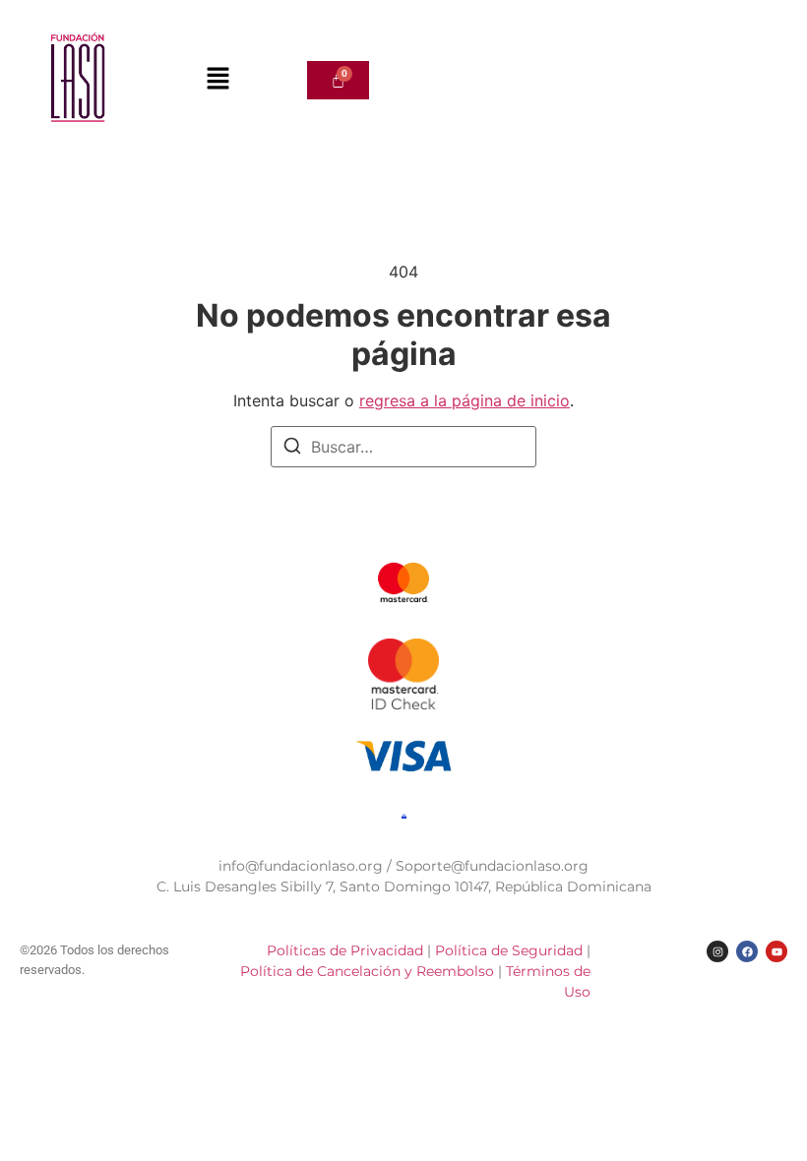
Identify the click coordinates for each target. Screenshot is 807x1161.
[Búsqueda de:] (403, 446)
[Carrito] (338, 80)
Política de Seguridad (511, 950)
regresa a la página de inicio (464, 400)
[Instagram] (717, 951)
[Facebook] (747, 951)
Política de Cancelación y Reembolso (369, 971)
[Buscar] (292, 448)
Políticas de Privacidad (345, 950)
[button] (217, 80)
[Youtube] (776, 951)
